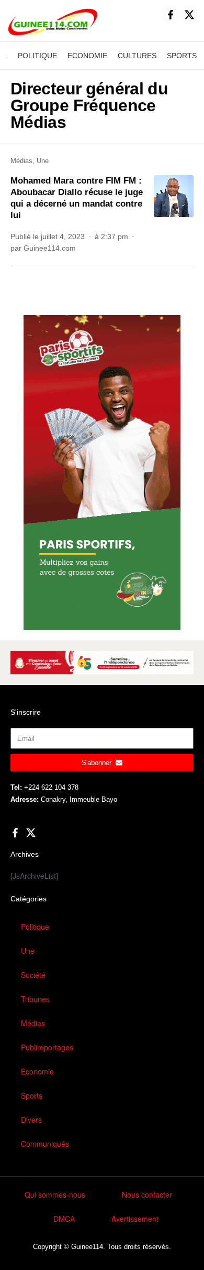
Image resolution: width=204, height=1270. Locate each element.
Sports (31, 1095)
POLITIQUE (37, 55)
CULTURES (137, 55)
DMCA (64, 1218)
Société (33, 975)
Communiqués (45, 1143)
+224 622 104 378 (51, 787)
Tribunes (35, 999)
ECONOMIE (87, 55)
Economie (37, 1071)
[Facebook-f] (170, 14)
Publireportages (47, 1047)
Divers (31, 1119)
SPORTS (182, 55)
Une (43, 161)
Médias (21, 161)
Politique (35, 926)
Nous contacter (147, 1194)
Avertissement (134, 1218)
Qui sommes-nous (55, 1194)
